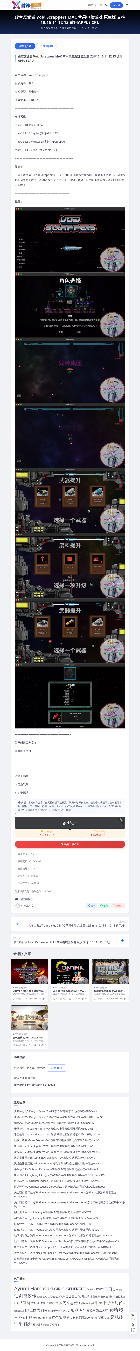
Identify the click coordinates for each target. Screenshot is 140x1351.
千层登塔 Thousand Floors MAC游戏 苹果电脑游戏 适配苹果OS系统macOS (57, 1134)
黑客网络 (54, 1324)
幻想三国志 (31, 1310)
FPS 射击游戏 (69, 28)
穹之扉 (48, 1318)
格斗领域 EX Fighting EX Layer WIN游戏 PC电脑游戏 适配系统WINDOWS (56, 1169)
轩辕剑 (25, 1324)
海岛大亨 (102, 1310)
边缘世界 (38, 1324)
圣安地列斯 (107, 1296)
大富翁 (25, 1302)
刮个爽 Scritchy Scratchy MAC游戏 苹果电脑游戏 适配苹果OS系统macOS (56, 1218)
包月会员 (48, 831)
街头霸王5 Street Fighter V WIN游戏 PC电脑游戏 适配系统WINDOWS (53, 1146)
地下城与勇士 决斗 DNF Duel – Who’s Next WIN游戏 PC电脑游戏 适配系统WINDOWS (63, 1235)
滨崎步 (115, 1309)
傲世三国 (71, 1296)
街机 (101, 1317)
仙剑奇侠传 (25, 1296)
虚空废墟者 (26, 899)
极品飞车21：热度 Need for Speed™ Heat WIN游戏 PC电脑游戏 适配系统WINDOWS (62, 1247)
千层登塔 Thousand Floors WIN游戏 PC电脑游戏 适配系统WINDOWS (53, 1128)
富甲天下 (99, 1302)
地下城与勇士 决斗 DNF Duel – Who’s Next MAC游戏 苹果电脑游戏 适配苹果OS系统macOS (66, 1241)
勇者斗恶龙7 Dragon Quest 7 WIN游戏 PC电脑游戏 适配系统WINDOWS (55, 1111)
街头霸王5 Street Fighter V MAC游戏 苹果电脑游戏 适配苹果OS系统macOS (57, 1151)
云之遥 (119, 1289)
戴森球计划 (54, 1310)
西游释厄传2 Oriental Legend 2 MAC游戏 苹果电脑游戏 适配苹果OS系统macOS (60, 1186)
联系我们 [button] (56, 1068)
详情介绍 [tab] (26, 46)
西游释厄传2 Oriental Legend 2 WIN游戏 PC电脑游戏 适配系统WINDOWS (56, 1180)
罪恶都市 (85, 1318)
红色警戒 (59, 1317)
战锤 (44, 1310)
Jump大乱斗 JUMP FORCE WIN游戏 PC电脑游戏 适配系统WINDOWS (53, 1223)
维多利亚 (72, 1318)
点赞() (119, 905)
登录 (117, 5)
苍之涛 (94, 1318)
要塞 (107, 1317)
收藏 (105, 905)
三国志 (110, 1289)
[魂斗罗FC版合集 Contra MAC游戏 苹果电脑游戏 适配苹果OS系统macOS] (70, 971)
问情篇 (46, 1325)
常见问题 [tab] (48, 46)
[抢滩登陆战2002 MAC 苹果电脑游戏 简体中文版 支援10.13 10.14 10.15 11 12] (110, 971)
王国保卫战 (23, 1317)
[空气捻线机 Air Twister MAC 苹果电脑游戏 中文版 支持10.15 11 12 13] (29, 1017)
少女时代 (114, 1302)
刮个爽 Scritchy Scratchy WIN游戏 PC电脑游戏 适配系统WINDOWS (52, 1212)
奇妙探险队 (84, 1303)
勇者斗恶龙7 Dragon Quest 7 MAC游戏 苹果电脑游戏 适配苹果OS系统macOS (58, 1117)
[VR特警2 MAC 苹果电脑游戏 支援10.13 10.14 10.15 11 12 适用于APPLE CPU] (29, 971)
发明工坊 (84, 1296)
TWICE (100, 1289)
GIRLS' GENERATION (71, 1288)
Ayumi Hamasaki (33, 1288)
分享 (93, 905)
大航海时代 (38, 1303)
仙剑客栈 (41, 1297)
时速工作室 (27, 905)
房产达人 (65, 1310)
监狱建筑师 (39, 1317)
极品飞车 (78, 1310)
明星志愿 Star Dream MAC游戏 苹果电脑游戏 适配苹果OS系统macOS (54, 1122)
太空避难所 (52, 1303)
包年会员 (100, 831)
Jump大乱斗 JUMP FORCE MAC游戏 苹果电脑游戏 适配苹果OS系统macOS (56, 1229)
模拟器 (91, 1310)
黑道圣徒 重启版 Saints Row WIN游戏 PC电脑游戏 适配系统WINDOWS (54, 1157)
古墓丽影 (95, 1296)
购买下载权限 (71, 844)
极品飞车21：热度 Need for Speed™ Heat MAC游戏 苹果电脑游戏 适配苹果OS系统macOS (65, 1252)
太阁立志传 (68, 1302)
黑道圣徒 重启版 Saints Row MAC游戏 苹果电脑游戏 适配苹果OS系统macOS (58, 1163)
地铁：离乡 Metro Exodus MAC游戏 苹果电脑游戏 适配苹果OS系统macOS (56, 1140)
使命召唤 (50, 1296)
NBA (92, 1289)
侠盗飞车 (60, 1296)
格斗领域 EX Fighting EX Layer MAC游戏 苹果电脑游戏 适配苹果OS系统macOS (59, 1175)
